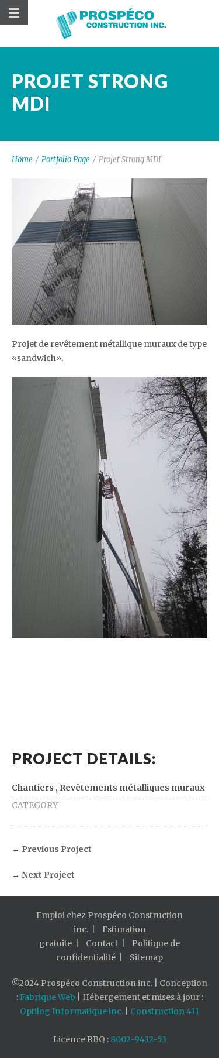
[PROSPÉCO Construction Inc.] (109, 23)
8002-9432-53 (138, 1039)
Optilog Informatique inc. (71, 1011)
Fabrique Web (47, 997)
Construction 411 (164, 1011)
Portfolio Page (65, 159)
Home (22, 159)
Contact (102, 943)
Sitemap (146, 957)
